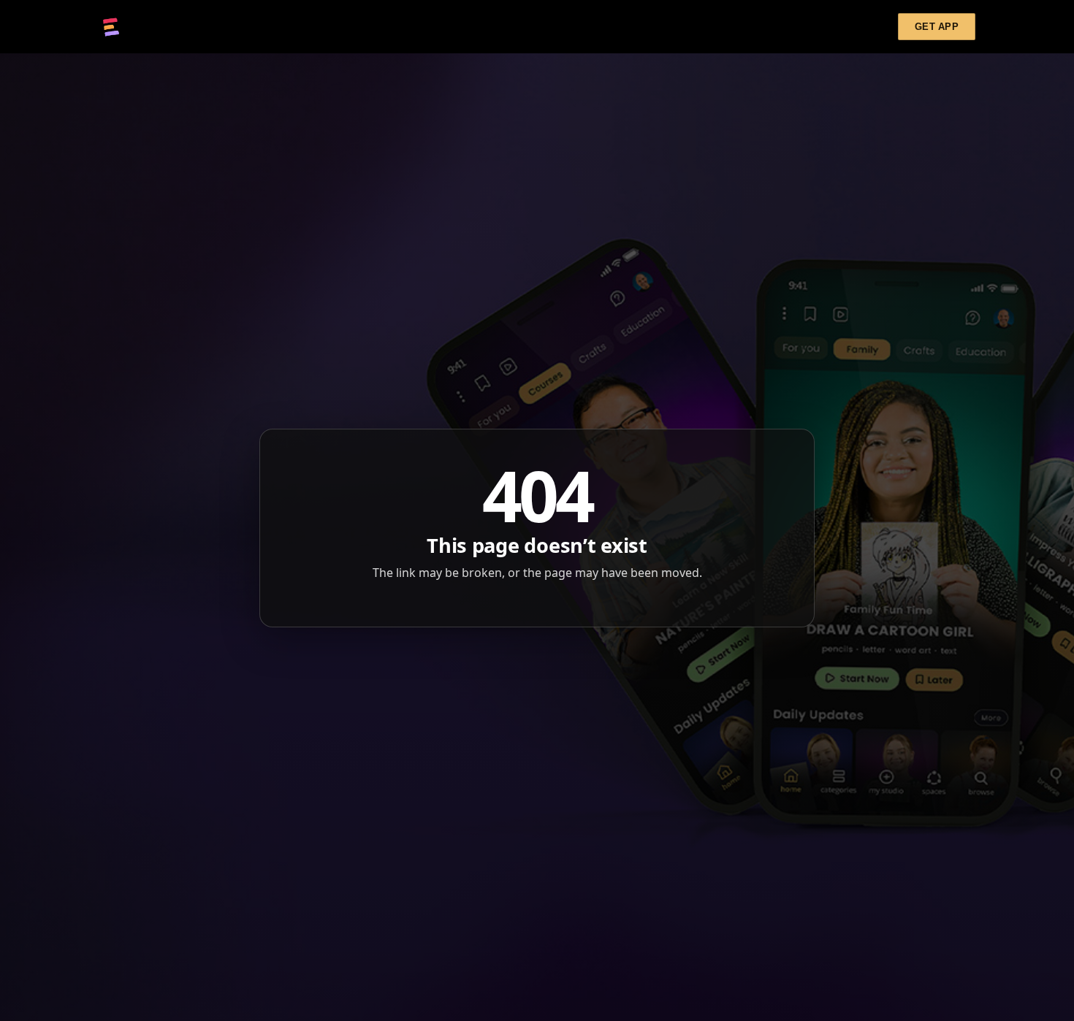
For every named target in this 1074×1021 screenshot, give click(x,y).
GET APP (937, 26)
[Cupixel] (111, 27)
